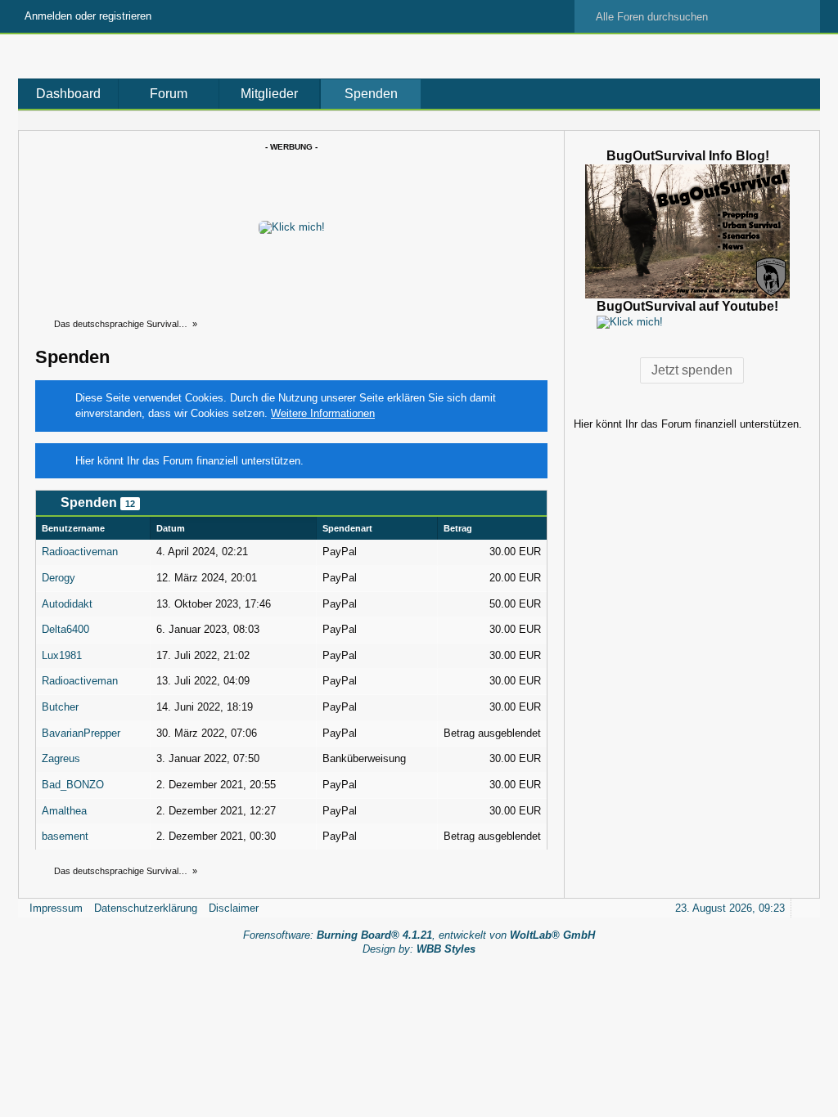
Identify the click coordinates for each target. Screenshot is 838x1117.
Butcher (60, 707)
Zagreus (61, 758)
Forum (168, 94)
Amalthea (64, 811)
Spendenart (347, 528)
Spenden (371, 94)
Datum (170, 528)
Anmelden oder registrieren (88, 16)
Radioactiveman (80, 551)
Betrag (458, 528)
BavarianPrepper (81, 733)
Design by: (419, 949)
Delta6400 (65, 629)
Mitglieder (269, 94)
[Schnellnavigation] (780, 120)
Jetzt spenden (691, 370)
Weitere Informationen (323, 413)
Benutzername (73, 528)
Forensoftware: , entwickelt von (419, 935)
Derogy (58, 578)
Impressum (56, 908)
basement (65, 836)
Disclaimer (234, 908)
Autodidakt (67, 604)
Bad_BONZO (73, 784)
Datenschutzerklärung (145, 908)
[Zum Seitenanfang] (803, 908)
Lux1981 (62, 655)
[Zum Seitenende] (803, 120)
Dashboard (68, 94)
